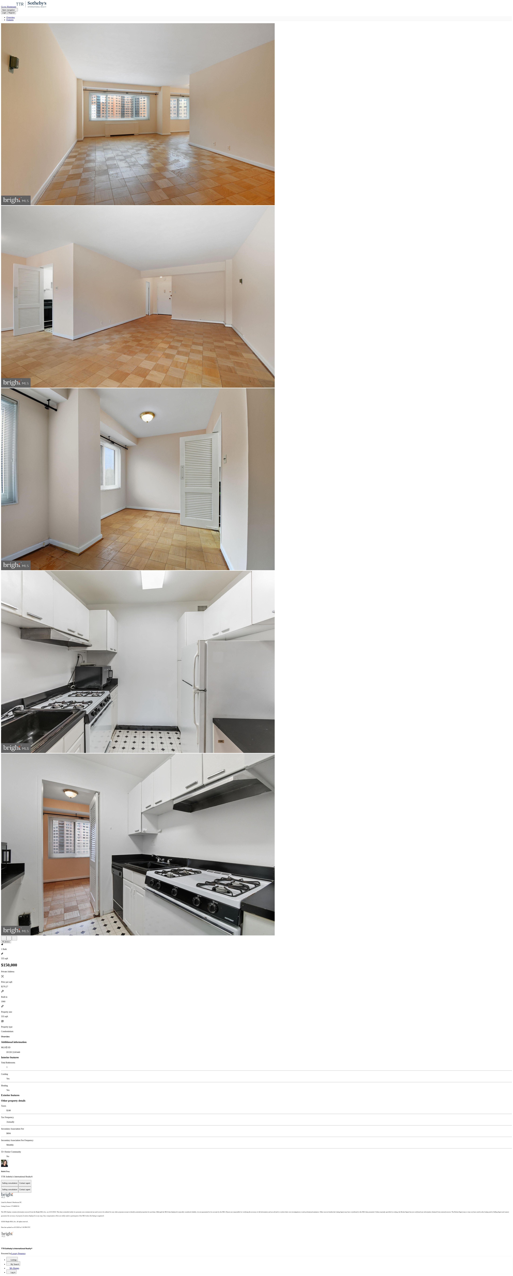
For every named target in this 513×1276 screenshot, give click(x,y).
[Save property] (9, 938)
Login (4, 13)
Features (9, 20)
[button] (256, 114)
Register (11, 13)
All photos (6, 942)
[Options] (3, 938)
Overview (10, 17)
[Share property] (14, 938)
